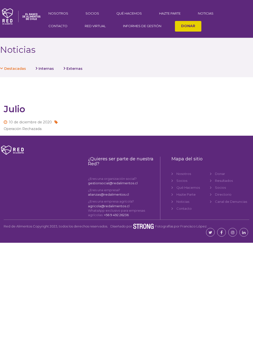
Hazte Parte (170, 13)
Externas (74, 68)
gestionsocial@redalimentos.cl (113, 183)
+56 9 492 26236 (116, 215)
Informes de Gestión (142, 26)
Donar (188, 26)
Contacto (57, 26)
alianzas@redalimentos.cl (108, 194)
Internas (46, 68)
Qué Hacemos (129, 13)
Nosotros (58, 13)
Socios (92, 13)
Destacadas (15, 68)
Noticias (205, 13)
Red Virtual (95, 26)
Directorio (223, 194)
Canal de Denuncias (231, 202)
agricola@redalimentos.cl (108, 206)
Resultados (224, 181)
